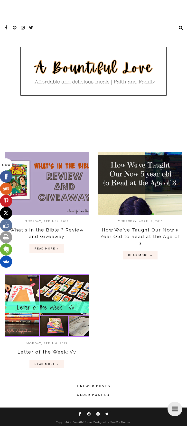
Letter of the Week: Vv (47, 352)
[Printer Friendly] (6, 237)
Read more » (47, 248)
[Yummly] (6, 189)
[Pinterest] (6, 201)
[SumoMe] (6, 262)
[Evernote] (6, 249)
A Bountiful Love (81, 422)
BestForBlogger (120, 422)
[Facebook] (6, 176)
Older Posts (91, 395)
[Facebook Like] (6, 225)
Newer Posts (95, 386)
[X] (6, 213)
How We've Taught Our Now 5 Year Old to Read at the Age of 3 (140, 236)
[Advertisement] (88, 11)
